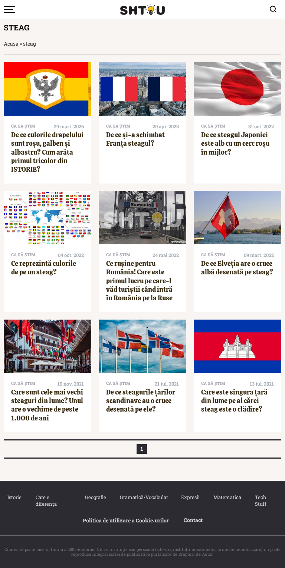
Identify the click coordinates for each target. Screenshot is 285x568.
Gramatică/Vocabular (143, 497)
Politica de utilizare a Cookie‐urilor (126, 520)
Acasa (11, 43)
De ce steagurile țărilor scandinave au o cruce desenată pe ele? (140, 401)
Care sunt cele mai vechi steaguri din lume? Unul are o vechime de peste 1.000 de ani (47, 405)
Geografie (95, 497)
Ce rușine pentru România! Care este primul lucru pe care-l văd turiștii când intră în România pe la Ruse (139, 281)
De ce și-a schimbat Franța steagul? (135, 139)
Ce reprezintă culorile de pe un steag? (43, 267)
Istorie (14, 497)
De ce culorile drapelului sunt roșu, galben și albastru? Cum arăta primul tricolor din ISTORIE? (47, 152)
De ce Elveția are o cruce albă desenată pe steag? (237, 267)
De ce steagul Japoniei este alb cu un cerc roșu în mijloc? (235, 143)
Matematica (226, 497)
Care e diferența (46, 500)
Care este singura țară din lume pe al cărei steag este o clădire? (234, 401)
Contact (193, 520)
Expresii (190, 497)
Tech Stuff (260, 500)
